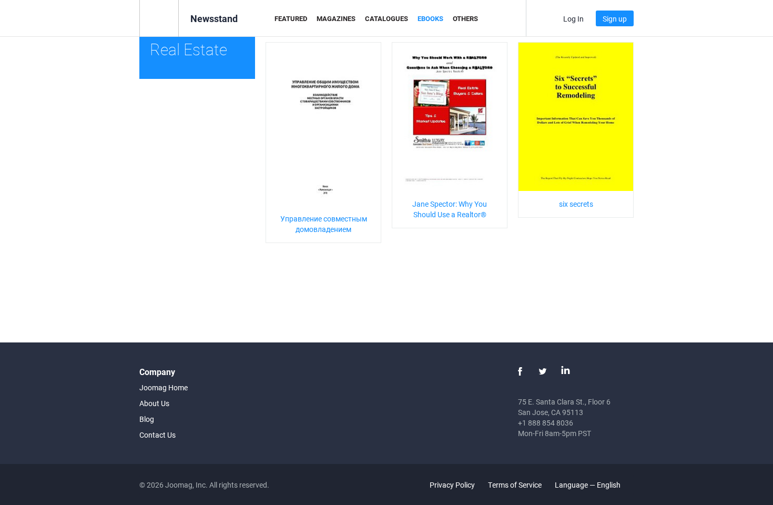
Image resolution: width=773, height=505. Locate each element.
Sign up (615, 19)
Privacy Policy (452, 485)
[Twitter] (542, 371)
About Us (154, 403)
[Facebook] (520, 371)
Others (465, 18)
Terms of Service (515, 485)
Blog (146, 419)
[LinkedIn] (565, 371)
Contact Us (157, 435)
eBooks (430, 18)
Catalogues (386, 18)
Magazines (336, 18)
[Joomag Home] (159, 18)
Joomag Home (163, 387)
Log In (573, 19)
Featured (290, 18)
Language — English (588, 485)
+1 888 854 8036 (545, 423)
